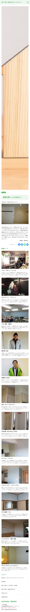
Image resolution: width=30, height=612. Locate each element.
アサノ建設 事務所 (7, 324)
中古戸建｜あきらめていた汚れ (9, 431)
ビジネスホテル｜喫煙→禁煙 (9, 539)
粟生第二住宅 (5, 351)
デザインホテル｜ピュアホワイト (10, 566)
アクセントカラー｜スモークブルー (10, 485)
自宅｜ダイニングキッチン (8, 404)
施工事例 (3, 192)
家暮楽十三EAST (6, 378)
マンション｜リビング (7, 458)
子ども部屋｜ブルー (7, 512)
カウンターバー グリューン (9, 297)
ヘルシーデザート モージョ (9, 270)
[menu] (28, 2)
